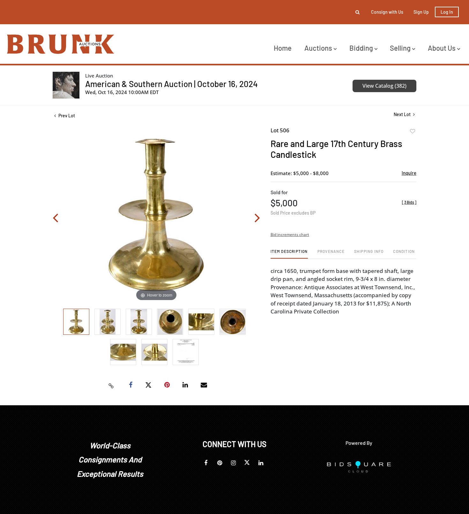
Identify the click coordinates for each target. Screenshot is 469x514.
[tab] (289, 253)
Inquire (409, 173)
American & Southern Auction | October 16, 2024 (171, 84)
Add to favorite (412, 131)
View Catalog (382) (384, 85)
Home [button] (283, 48)
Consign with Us (387, 12)
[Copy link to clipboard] (111, 385)
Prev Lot (66, 115)
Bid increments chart (290, 234)
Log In (447, 12)
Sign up (421, 12)
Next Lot (403, 114)
